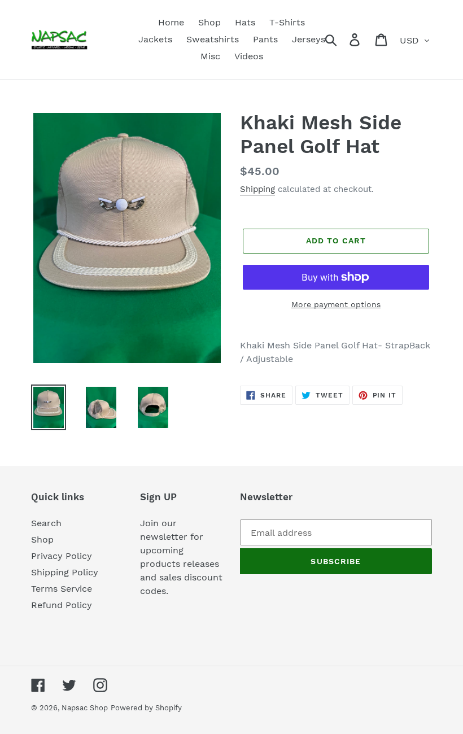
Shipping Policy (64, 572)
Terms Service (61, 588)
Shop (42, 539)
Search (46, 523)
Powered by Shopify (146, 708)
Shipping (257, 189)
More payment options (336, 304)
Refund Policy (61, 605)
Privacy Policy (61, 555)
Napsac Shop (85, 708)
